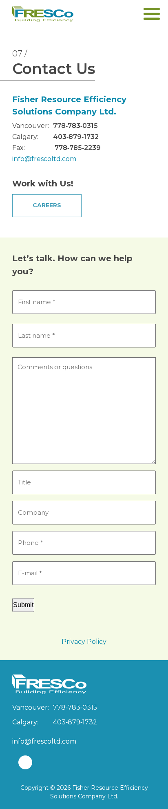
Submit (23, 604)
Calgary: (25, 137)
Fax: (18, 148)
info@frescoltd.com (44, 159)
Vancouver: (30, 126)
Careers (47, 205)
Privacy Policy (84, 641)
